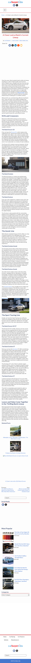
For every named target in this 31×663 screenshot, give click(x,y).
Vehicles (6, 640)
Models (24, 40)
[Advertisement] (15, 63)
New (27, 40)
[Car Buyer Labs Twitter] (17, 5)
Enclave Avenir (8, 286)
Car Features (21, 636)
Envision (15, 349)
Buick (21, 40)
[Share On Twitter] (12, 45)
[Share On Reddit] (18, 45)
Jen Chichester (7, 40)
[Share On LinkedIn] (15, 45)
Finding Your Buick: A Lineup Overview (15, 453)
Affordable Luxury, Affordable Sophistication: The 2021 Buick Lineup (15, 438)
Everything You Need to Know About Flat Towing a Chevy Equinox (21, 569)
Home (4, 636)
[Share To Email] (21, 45)
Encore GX (14, 132)
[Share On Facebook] (10, 45)
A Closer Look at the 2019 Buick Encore (15, 481)
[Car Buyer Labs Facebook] (14, 5)
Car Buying (12, 636)
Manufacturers (15, 640)
